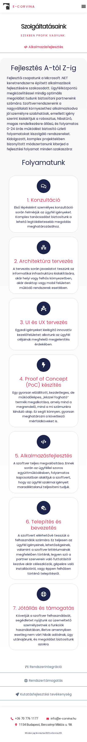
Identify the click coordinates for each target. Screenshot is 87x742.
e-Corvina (24, 6)
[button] (83, 6)
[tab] (43, 47)
